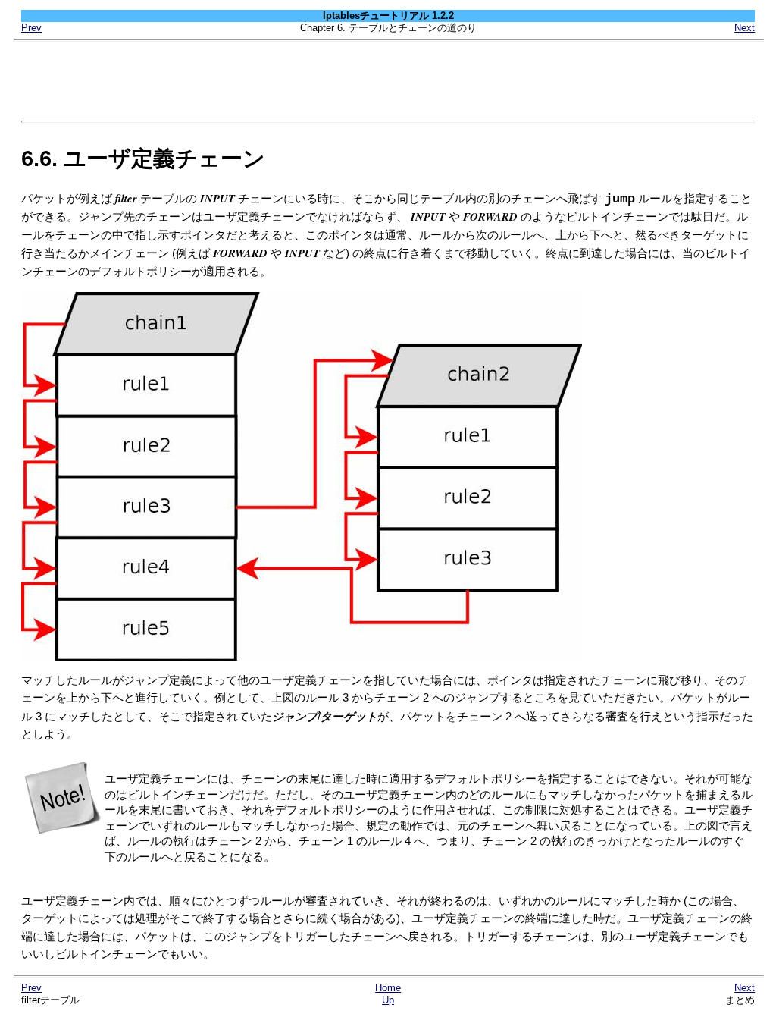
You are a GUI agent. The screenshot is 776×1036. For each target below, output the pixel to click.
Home (388, 988)
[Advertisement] (388, 81)
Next (744, 27)
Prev (31, 27)
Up (388, 1000)
